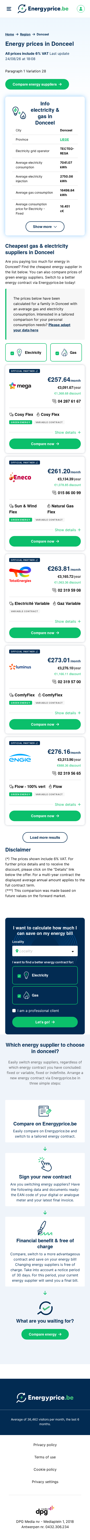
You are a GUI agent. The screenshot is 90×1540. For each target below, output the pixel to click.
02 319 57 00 (69, 682)
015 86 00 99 (69, 493)
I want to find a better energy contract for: (43, 962)
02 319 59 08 (69, 590)
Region (25, 34)
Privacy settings (45, 1481)
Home (9, 34)
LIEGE (64, 139)
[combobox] (45, 951)
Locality (18, 941)
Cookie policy (45, 1469)
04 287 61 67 (69, 401)
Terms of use (45, 1457)
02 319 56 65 (69, 773)
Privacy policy (45, 1445)
